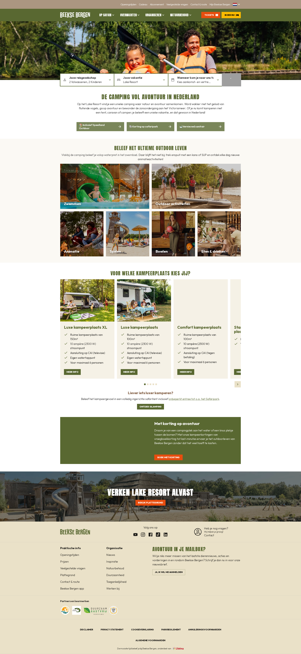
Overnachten (128, 15)
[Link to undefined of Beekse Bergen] (135, 534)
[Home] (75, 15)
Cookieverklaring (142, 629)
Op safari (105, 15)
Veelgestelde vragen (177, 4)
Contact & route (198, 4)
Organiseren (153, 15)
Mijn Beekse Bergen (219, 4)
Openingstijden (128, 4)
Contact (209, 535)
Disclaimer (86, 629)
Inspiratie (112, 561)
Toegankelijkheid (116, 582)
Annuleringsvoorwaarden (204, 629)
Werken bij (112, 588)
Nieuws (110, 555)
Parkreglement (171, 629)
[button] (237, 4)
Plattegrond (67, 575)
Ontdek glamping (150, 406)
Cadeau (143, 4)
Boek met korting (168, 457)
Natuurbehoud (179, 15)
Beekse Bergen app (72, 588)
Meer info (72, 372)
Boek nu (230, 15)
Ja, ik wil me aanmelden (169, 572)
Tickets (209, 15)
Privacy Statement (112, 629)
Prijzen (64, 561)
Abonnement (157, 4)
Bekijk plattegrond (150, 502)
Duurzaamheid (115, 575)
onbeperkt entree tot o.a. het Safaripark (194, 399)
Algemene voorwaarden (151, 640)
